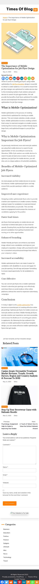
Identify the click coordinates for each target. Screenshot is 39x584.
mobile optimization (23, 305)
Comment (7, 445)
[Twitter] (7, 78)
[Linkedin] (14, 78)
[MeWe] (21, 78)
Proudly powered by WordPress (13, 577)
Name (5, 467)
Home (5, 17)
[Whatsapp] (29, 78)
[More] (32, 78)
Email (5, 475)
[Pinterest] (18, 78)
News (5, 554)
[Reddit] (10, 78)
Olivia (15, 72)
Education (6, 533)
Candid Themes (19, 579)
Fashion (6, 536)
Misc (4, 550)
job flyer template (8, 339)
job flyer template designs (23, 339)
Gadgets (6, 543)
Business (4, 63)
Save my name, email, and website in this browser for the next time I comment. (17, 494)
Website (6, 483)
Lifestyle (6, 547)
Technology (7, 557)
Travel (5, 561)
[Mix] (25, 78)
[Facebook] (3, 78)
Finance (6, 540)
